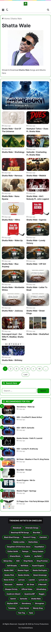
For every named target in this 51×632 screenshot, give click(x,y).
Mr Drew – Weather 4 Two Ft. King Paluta (33, 459)
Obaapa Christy (11, 589)
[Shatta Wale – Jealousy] (13, 299)
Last (25, 374)
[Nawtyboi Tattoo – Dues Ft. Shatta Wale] (37, 117)
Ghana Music (15, 556)
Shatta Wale (36, 599)
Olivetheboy (41, 589)
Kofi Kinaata (12, 566)
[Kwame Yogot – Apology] (8, 494)
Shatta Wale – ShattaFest (37, 334)
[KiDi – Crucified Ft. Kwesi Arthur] (8, 420)
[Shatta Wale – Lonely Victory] (37, 229)
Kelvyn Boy (8, 561)
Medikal (19, 584)
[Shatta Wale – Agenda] (37, 208)
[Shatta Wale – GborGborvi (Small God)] (25, 95)
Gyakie (27, 556)
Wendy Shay (38, 608)
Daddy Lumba (18, 542)
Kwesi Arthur (9, 580)
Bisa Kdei (36, 532)
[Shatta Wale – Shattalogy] (13, 141)
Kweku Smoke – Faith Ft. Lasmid (29, 438)
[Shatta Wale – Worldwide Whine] (13, 276)
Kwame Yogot (23, 570)
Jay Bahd (37, 556)
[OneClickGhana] (25, 4)
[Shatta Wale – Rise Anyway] (13, 252)
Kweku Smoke (23, 575)
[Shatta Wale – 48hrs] (13, 208)
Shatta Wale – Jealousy (12, 311)
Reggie (41, 594)
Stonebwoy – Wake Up (26, 407)
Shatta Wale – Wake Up (12, 240)
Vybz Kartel (24, 608)
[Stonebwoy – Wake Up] (8, 409)
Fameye (25, 551)
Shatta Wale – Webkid (36, 175)
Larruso (21, 580)
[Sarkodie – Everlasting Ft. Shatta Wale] (37, 141)
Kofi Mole (24, 566)
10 (39, 369)
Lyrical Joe (43, 580)
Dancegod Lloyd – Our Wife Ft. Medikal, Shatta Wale (12, 337)
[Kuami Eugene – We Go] (8, 483)
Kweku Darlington (40, 570)
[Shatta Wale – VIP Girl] (37, 252)
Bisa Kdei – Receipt (24, 470)
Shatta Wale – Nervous (12, 175)
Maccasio (8, 584)
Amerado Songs (31, 528)
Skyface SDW (12, 603)
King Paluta (28, 561)
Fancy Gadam (37, 551)
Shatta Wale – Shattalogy (13, 152)
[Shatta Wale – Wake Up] (13, 229)
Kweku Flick (9, 575)
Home (7, 18)
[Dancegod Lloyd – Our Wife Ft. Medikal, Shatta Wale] (13, 323)
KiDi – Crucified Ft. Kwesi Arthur (29, 417)
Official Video (26, 589)
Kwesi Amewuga (40, 575)
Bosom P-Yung (29, 537)
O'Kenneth (42, 584)
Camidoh (43, 537)
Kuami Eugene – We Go (26, 480)
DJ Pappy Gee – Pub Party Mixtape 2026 (33, 501)
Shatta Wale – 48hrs (11, 220)
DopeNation (39, 547)
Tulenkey (12, 608)
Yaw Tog (21, 613)
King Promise (42, 561)
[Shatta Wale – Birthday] (13, 349)
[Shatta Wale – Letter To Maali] (37, 276)
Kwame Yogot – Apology (26, 491)
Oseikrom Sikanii (13, 594)
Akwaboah (17, 528)
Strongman (39, 603)
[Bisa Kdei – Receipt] (8, 473)
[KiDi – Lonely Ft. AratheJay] (8, 451)
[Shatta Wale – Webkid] (37, 164)
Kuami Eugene (38, 566)
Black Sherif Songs (11, 537)
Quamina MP (29, 594)
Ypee (31, 613)
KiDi (18, 561)
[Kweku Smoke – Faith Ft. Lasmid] (8, 441)
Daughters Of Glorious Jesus (18, 547)
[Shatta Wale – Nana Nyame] (13, 185)
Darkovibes (33, 542)
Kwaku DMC (9, 570)
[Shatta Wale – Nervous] (13, 164)
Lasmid (32, 580)
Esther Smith (13, 551)
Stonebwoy (26, 603)
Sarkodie (23, 599)
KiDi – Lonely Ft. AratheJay (27, 449)
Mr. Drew (30, 584)
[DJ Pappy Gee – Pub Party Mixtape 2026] (8, 504)
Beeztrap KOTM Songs (20, 532)
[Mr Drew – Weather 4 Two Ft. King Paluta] (8, 462)
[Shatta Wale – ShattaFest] (37, 323)
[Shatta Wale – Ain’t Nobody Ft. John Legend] (37, 185)
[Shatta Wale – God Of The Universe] (13, 117)
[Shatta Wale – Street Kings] (37, 299)
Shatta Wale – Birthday (12, 360)
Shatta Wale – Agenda (36, 220)
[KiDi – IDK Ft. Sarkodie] (8, 430)
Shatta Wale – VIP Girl (36, 264)
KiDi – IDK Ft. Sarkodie (25, 428)
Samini (13, 599)
